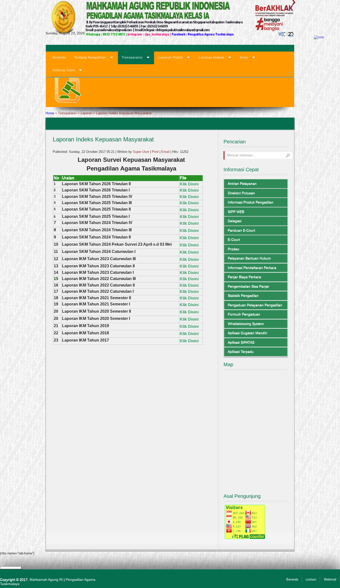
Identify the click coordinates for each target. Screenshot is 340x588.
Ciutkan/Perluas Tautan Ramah (11, 568)
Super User (141, 152)
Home (50, 113)
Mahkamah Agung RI (46, 580)
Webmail (330, 579)
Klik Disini (189, 210)
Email (165, 152)
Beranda (59, 57)
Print (156, 152)
